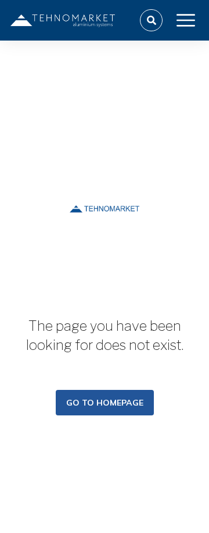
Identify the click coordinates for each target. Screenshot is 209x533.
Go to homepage (104, 402)
